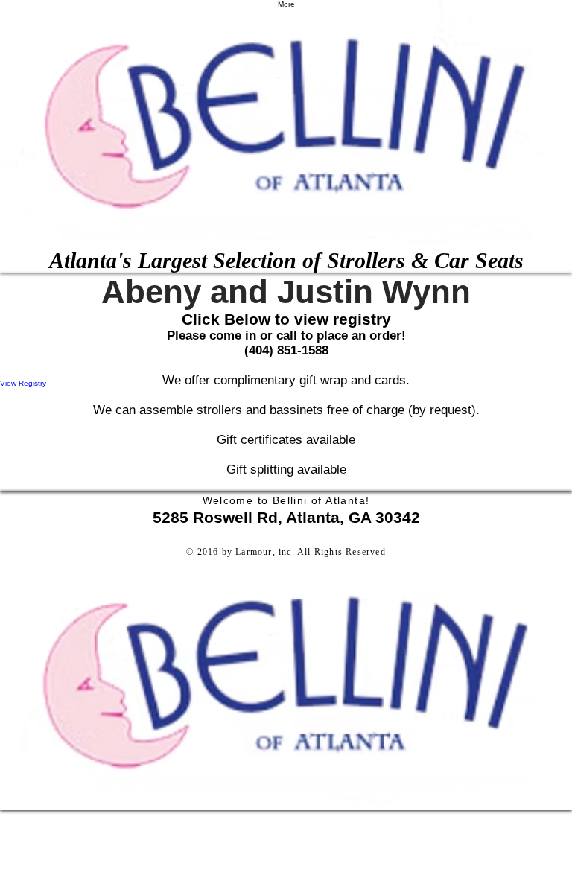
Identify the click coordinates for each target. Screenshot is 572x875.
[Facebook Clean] (286, 565)
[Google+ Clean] (286, 580)
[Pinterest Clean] (286, 595)
